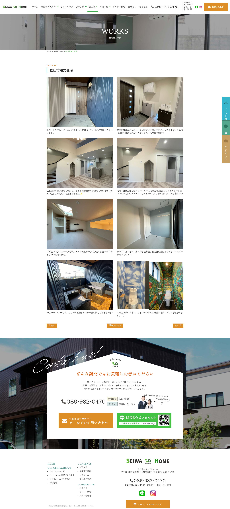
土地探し (132, 7)
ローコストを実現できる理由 (62, 475)
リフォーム (84, 475)
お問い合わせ (85, 496)
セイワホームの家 (57, 471)
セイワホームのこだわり (60, 479)
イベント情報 (119, 7)
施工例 (92, 7)
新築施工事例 (85, 471)
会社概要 (143, 7)
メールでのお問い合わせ (150, 504)
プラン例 (83, 467)
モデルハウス (66, 7)
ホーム (35, 7)
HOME (52, 464)
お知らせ (83, 488)
